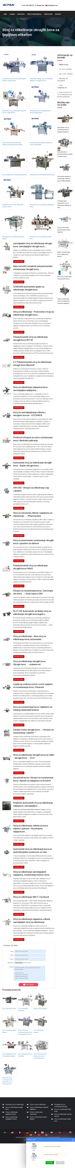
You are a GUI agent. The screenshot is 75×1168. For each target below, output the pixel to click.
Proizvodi (21, 14)
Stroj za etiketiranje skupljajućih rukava (11, 1118)
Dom (5, 14)
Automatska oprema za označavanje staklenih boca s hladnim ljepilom (64, 179)
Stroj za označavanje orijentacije (36, 1113)
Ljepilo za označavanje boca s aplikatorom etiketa (63, 254)
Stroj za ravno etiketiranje (38, 1104)
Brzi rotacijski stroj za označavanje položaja (14, 174)
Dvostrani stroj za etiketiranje (14, 1104)
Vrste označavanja (34, 14)
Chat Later (60, 1162)
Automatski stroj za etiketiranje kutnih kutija (42, 174)
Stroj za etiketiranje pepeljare (38, 1031)
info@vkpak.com (52, 5)
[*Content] (9, 980)
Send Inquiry (30, 984)
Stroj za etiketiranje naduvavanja (23, 1009)
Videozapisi (48, 14)
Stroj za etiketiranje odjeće (9, 1008)
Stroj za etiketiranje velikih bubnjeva (9, 1031)
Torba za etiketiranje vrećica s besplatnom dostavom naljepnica (63, 301)
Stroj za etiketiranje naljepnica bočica (11, 1113)
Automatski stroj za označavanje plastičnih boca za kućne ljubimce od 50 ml (25, 1032)
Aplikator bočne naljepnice (40, 1008)
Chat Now (50, 1162)
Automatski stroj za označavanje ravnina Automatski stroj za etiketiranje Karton (7, 1081)
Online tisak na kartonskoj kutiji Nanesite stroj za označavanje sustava (40, 1056)
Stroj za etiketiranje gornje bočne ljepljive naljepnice (9, 1055)
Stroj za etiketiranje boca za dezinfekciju (25, 1055)
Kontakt (58, 14)
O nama (12, 14)
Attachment (10, 962)
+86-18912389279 (28, 5)
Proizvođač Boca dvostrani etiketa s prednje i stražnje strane (65, 154)
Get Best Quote (18, 261)
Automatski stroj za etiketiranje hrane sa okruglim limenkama (63, 130)
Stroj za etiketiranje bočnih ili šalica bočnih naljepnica (63, 230)
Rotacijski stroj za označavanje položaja (60, 1105)
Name (11, 951)
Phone (11, 959)
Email (11, 955)
